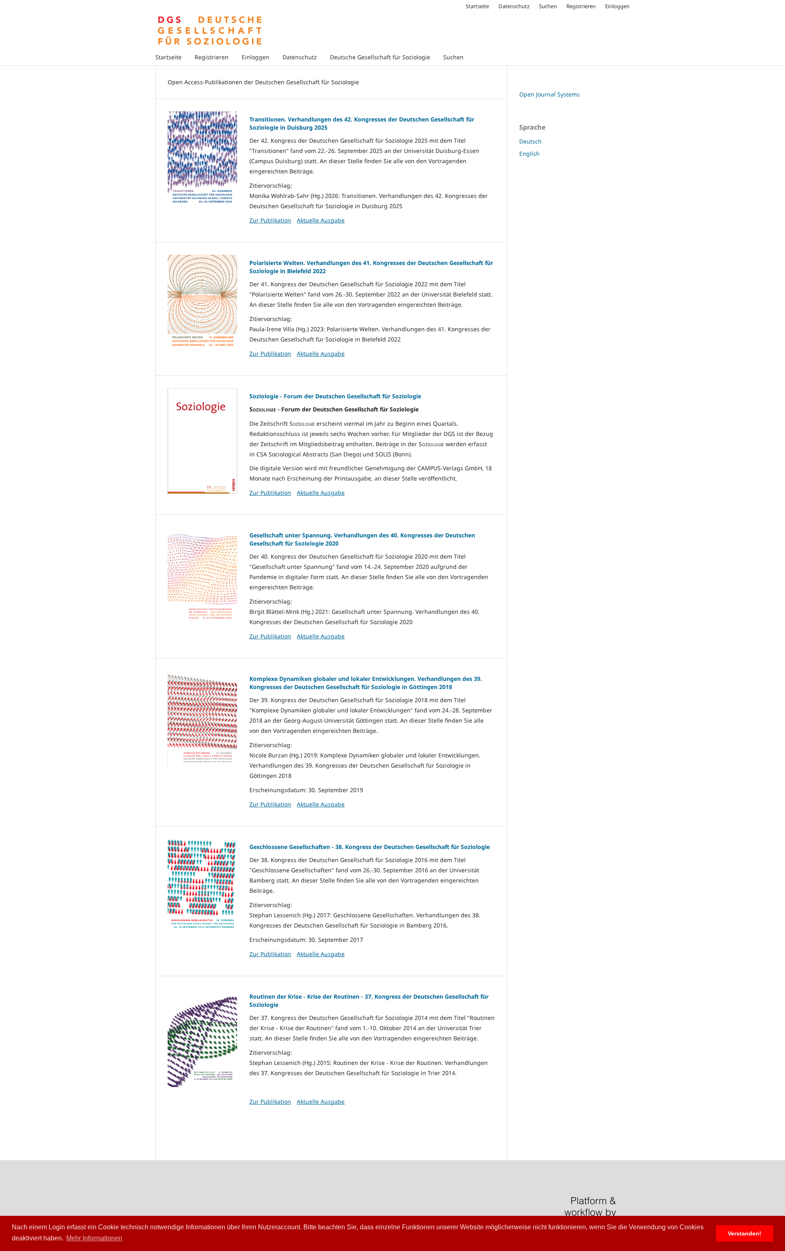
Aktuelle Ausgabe (321, 220)
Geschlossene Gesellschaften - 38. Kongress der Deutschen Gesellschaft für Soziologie (369, 847)
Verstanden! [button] (744, 1233)
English (529, 153)
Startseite (168, 57)
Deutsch (530, 141)
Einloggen (255, 57)
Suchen (453, 57)
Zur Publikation (270, 220)
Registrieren (212, 57)
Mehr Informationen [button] (94, 1238)
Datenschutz (300, 57)
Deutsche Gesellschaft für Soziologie (380, 57)
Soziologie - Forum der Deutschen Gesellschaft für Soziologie (335, 396)
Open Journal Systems (549, 94)
